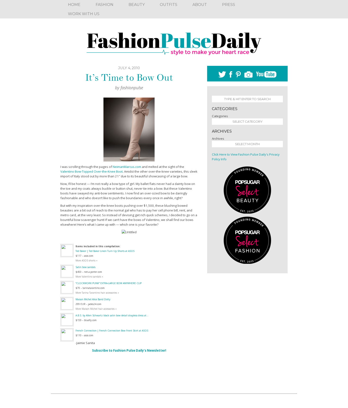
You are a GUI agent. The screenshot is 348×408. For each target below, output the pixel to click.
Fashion (104, 4)
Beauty (137, 4)
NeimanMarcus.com (126, 167)
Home (74, 4)
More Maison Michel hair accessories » (96, 308)
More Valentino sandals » (89, 276)
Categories (220, 116)
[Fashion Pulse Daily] (174, 42)
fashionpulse (131, 87)
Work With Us (83, 14)
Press (228, 4)
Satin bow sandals (85, 267)
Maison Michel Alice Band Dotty (93, 299)
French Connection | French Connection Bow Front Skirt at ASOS (112, 330)
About (199, 4)
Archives (218, 138)
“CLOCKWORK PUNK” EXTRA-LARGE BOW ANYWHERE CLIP (109, 283)
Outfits (168, 4)
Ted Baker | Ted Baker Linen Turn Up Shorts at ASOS (105, 251)
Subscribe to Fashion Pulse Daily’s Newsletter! (129, 350)
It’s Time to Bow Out (129, 78)
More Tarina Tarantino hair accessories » (97, 292)
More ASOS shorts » (87, 260)
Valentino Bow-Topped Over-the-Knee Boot (91, 171)
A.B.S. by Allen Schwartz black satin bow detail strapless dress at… (112, 315)
